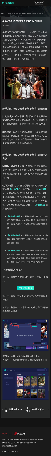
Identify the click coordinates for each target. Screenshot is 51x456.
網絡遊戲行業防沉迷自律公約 (9, 446)
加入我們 (16, 443)
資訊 (9, 13)
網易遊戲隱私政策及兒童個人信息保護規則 (25, 439)
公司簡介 (4, 439)
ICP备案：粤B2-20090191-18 (10, 451)
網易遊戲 (40, 439)
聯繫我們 (4, 443)
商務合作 (10, 443)
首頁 (3, 13)
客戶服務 (10, 439)
